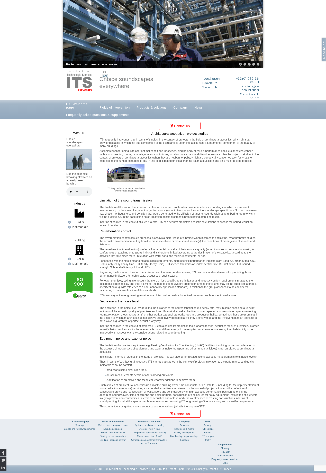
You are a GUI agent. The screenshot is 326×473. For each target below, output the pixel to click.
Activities (184, 425)
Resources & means (184, 429)
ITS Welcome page (77, 105)
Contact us (181, 126)
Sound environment (112, 429)
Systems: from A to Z (149, 429)
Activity (207, 425)
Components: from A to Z (149, 436)
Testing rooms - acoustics (113, 436)
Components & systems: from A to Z (149, 440)
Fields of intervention (114, 107)
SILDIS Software (149, 443)
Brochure (210, 83)
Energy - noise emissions (113, 432)
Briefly (207, 440)
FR (105, 72)
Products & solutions (152, 107)
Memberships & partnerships (184, 436)
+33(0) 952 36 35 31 (248, 80)
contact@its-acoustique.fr (250, 88)
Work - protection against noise (113, 425)
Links (225, 463)
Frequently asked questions (225, 459)
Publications (208, 429)
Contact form (250, 96)
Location (184, 440)
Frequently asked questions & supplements (97, 115)
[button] (253, 34)
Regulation (225, 452)
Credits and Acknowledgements (79, 429)
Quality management (184, 432)
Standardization (225, 455)
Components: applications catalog (149, 432)
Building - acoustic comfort (113, 440)
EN (105, 75)
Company (180, 107)
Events (207, 432)
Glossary (225, 448)
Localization (212, 78)
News (198, 107)
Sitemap (79, 425)
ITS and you (208, 436)
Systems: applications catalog (149, 425)
